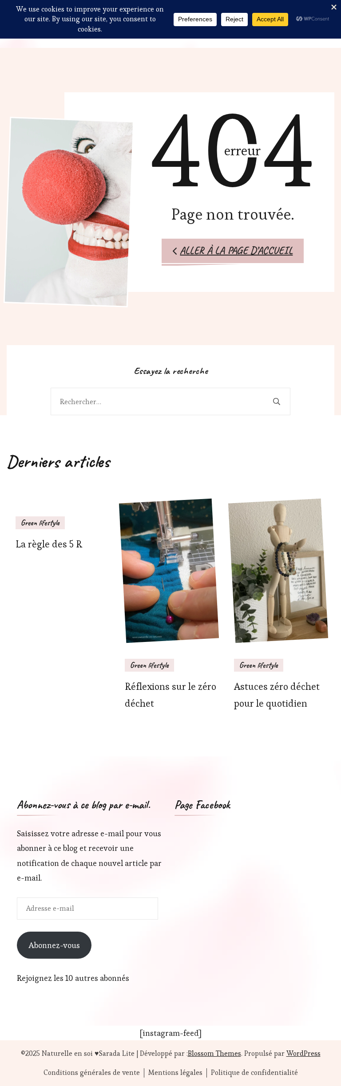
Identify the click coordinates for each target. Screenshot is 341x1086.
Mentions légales (175, 1072)
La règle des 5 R (49, 544)
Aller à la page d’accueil (236, 250)
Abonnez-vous (54, 945)
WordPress (303, 1053)
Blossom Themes (214, 1053)
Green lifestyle (40, 522)
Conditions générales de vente (92, 1072)
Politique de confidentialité (254, 1072)
